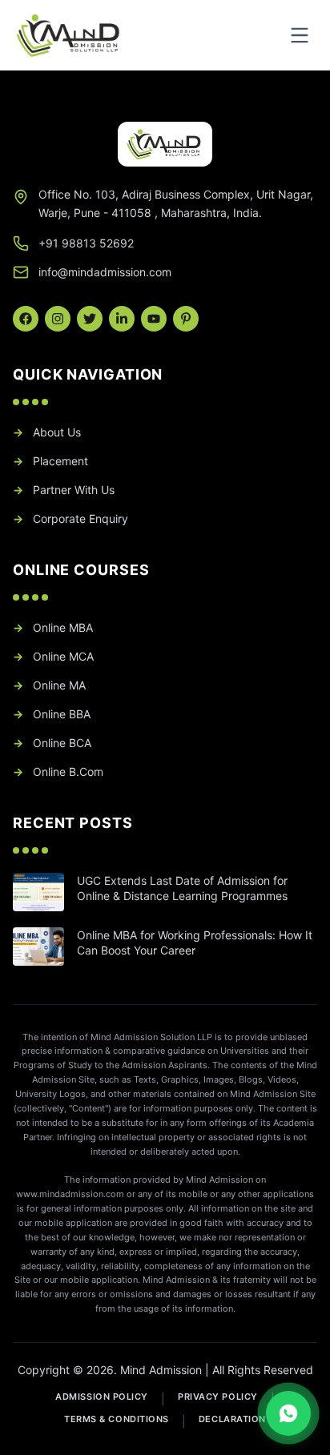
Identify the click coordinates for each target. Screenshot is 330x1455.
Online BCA (52, 743)
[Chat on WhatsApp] (288, 1413)
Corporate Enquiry (70, 518)
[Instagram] (57, 319)
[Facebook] (25, 319)
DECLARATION (232, 1419)
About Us (47, 432)
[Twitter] (90, 319)
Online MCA (53, 656)
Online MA (49, 685)
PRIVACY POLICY (218, 1396)
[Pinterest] (186, 319)
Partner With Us (64, 489)
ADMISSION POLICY (101, 1396)
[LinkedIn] (122, 319)
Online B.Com (58, 771)
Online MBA (53, 627)
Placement (50, 461)
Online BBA (52, 714)
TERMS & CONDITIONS (116, 1419)
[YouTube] (154, 319)
